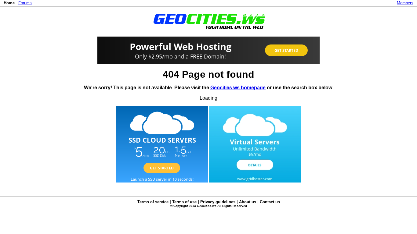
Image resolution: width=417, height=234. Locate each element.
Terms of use (184, 202)
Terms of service (153, 202)
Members (405, 3)
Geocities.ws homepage (238, 87)
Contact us (270, 202)
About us (247, 202)
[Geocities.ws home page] (208, 30)
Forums (25, 3)
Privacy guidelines (217, 202)
